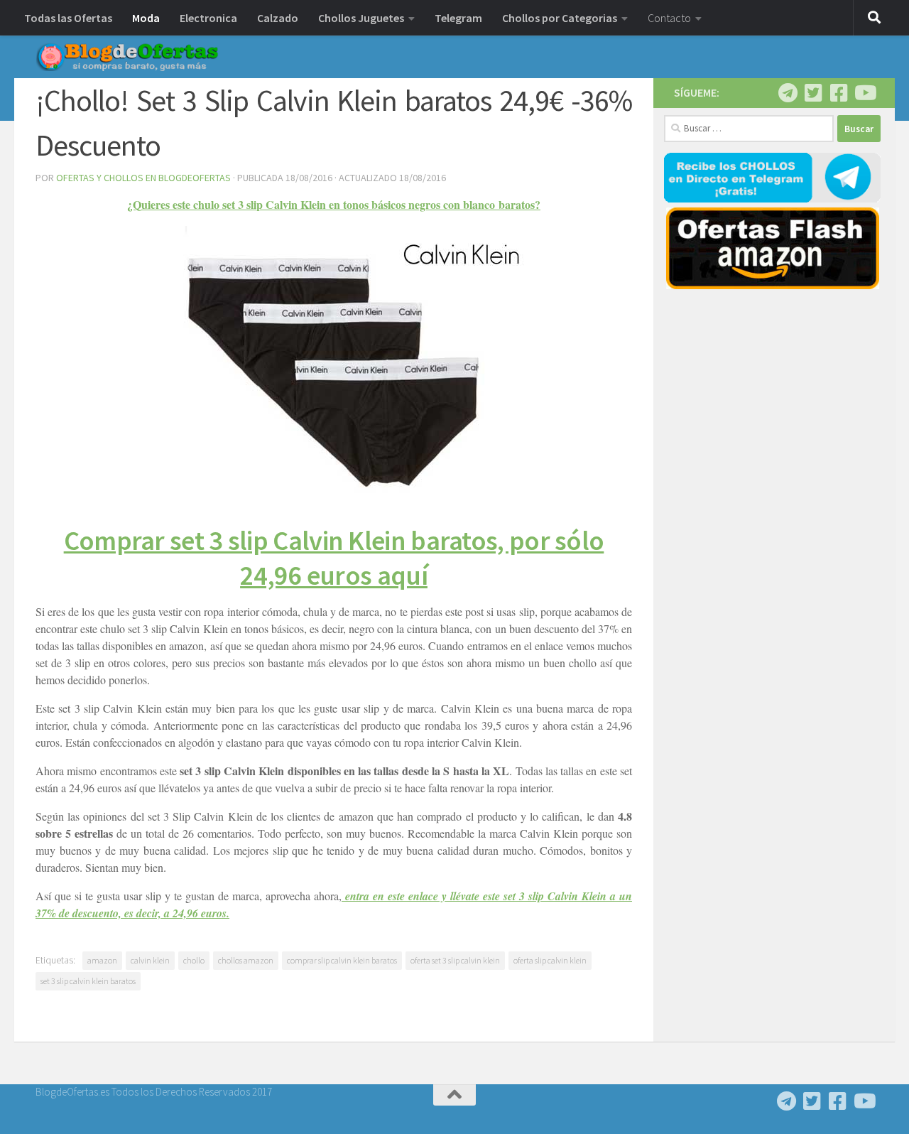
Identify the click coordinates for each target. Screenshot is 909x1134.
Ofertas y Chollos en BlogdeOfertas (143, 177)
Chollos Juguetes (361, 18)
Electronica (208, 18)
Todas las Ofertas (68, 18)
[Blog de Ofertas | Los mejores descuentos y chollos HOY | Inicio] (127, 57)
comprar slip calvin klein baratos (342, 960)
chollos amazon (245, 960)
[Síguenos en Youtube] (864, 93)
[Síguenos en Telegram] (788, 93)
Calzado (277, 18)
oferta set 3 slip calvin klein (455, 960)
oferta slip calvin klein (550, 960)
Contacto (669, 18)
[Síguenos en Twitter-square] (813, 93)
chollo (194, 960)
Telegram (458, 18)
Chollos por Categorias (559, 18)
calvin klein (150, 960)
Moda (146, 18)
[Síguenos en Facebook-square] (839, 93)
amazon (102, 960)
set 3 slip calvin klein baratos (88, 981)
